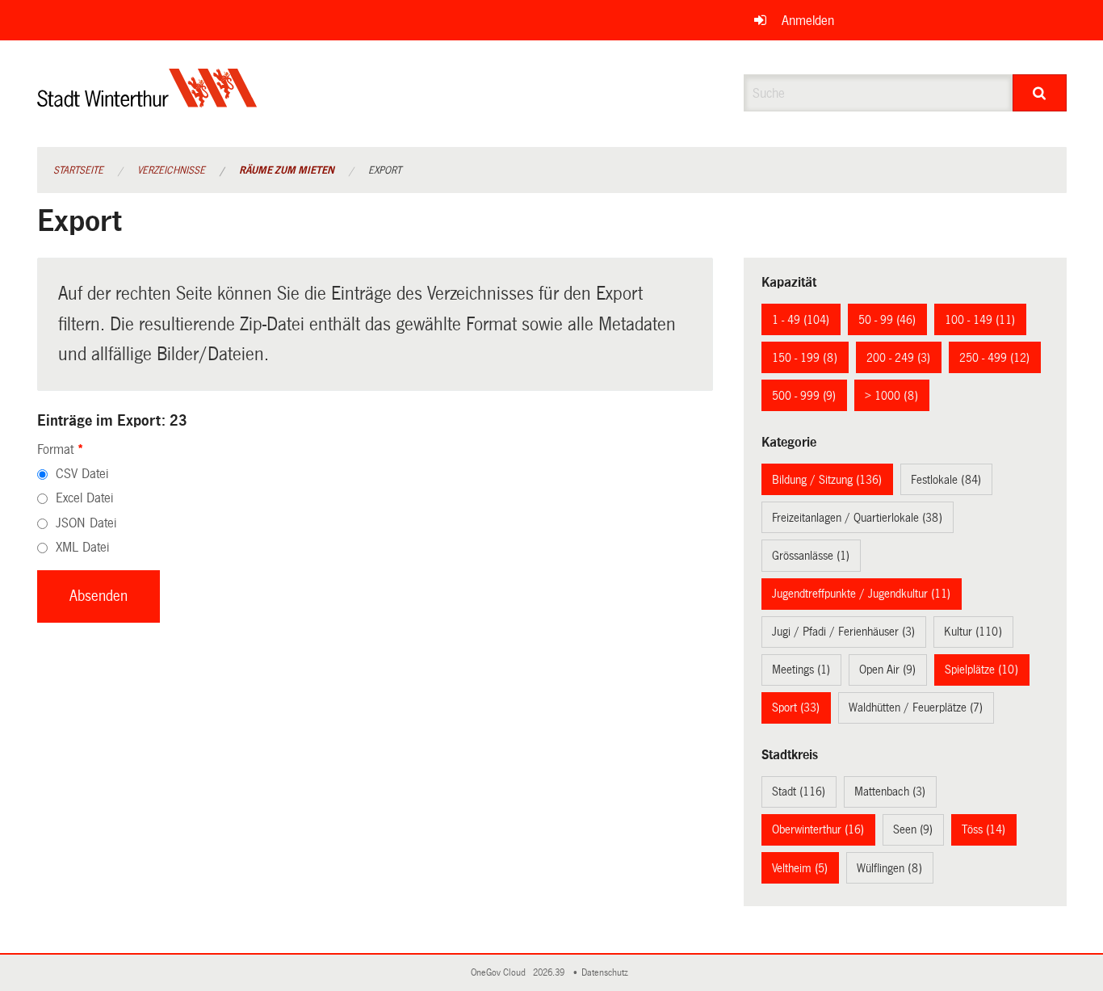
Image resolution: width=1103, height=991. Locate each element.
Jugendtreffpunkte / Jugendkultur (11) (861, 593)
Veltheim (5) (800, 868)
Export (384, 170)
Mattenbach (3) (889, 791)
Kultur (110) (973, 631)
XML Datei (82, 547)
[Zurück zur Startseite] (147, 101)
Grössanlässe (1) (810, 555)
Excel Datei (84, 498)
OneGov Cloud (501, 973)
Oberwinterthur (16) (818, 829)
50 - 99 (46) (887, 319)
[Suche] (1040, 92)
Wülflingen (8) (889, 868)
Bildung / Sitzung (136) (827, 479)
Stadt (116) (798, 791)
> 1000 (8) (891, 395)
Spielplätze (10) (981, 669)
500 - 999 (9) (804, 395)
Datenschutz (607, 973)
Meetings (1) (801, 669)
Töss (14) (983, 829)
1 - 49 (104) (800, 319)
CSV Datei (82, 474)
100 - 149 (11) (980, 319)
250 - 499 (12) (994, 357)
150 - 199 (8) (804, 357)
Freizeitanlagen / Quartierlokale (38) (857, 517)
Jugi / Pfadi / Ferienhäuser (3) (843, 631)
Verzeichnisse (171, 170)
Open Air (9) (887, 669)
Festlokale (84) (946, 479)
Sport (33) (796, 707)
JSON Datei (86, 523)
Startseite (78, 170)
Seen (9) (913, 829)
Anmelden (808, 20)
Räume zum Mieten (286, 170)
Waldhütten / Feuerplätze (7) (916, 707)
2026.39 (550, 973)
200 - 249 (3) (898, 357)
